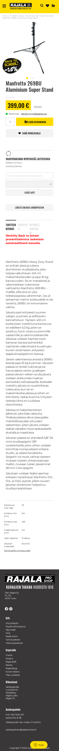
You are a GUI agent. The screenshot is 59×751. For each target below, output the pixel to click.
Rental (9, 665)
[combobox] (29, 175)
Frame (9, 655)
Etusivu (5, 16)
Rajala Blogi (11, 668)
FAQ (8, 633)
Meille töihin (12, 636)
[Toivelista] (47, 5)
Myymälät (11, 630)
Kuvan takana (12, 671)
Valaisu (22, 16)
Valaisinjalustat (47, 16)
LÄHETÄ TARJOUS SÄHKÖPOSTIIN (29, 207)
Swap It (9, 658)
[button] (26, 77)
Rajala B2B (11, 662)
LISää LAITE (29, 192)
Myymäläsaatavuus (34, 226)
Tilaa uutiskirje (13, 675)
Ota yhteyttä (12, 623)
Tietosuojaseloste (14, 643)
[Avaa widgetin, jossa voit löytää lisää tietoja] (39, 745)
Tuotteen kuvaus (11, 226)
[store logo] (22, 6)
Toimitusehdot (13, 639)
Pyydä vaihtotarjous (16, 626)
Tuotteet (13, 16)
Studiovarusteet (32, 16)
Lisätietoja (23, 226)
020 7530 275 (17, 714)
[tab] (12, 225)
